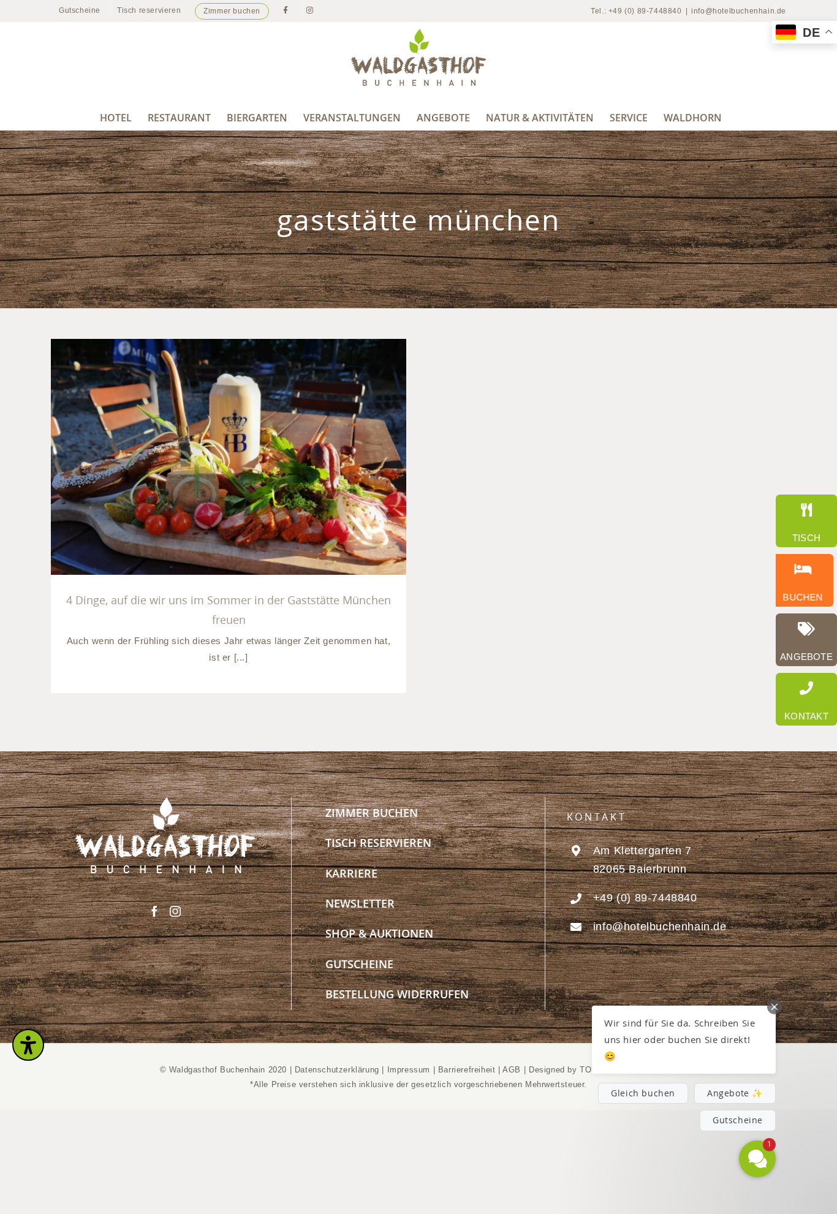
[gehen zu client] (806, 521)
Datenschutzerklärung (337, 1069)
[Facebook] (155, 911)
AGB (511, 1069)
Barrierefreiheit (467, 1069)
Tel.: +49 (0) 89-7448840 (636, 11)
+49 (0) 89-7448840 (645, 898)
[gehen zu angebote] (806, 639)
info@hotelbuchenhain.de (738, 11)
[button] (684, 1040)
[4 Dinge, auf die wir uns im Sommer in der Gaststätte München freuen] (228, 457)
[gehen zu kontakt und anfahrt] (806, 699)
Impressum (410, 1069)
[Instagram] (175, 911)
